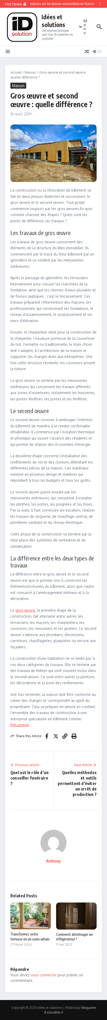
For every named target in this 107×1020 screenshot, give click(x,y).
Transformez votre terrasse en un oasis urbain (30, 936)
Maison (30, 72)
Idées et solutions (53, 20)
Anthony (53, 861)
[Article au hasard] (87, 51)
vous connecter (44, 975)
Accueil (16, 72)
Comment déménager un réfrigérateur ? (74, 936)
